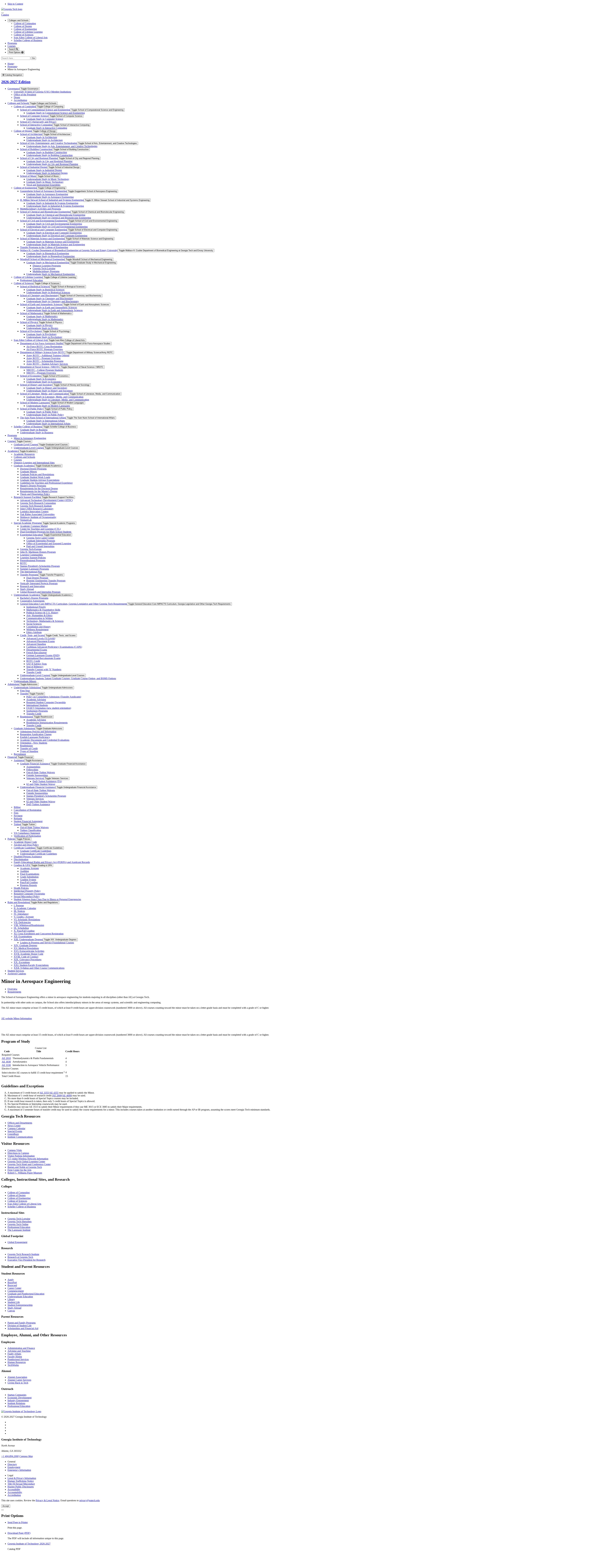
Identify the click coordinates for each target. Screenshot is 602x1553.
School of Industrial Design (33, 167)
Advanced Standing (36, 644)
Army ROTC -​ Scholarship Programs (44, 361)
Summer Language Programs (34, 569)
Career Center (14, 1288)
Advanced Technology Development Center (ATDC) (46, 500)
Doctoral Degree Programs (33, 468)
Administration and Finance (21, 1348)
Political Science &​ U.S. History (42, 612)
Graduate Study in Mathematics (42, 316)
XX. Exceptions (22, 962)
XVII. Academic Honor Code (28, 954)
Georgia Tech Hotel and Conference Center (29, 1164)
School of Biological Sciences (35, 286)
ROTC (23, 563)
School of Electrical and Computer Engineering (43, 229)
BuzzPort (12, 1282)
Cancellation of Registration (27, 810)
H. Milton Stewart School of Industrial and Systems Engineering (52, 200)
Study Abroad (27, 589)
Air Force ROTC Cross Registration (44, 346)
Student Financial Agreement (28, 821)
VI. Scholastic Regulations (27, 919)
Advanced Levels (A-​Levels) (40, 638)
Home (11, 63)
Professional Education (31, 280)
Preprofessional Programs (32, 560)
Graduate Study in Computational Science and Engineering (55, 113)
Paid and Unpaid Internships (40, 546)
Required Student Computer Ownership (46, 702)
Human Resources (17, 1362)
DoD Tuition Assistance (38, 804)
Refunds (18, 818)
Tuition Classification (30, 830)
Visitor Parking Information (21, 1156)
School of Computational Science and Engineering (45, 109)
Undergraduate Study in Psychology (44, 337)
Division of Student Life (20, 1325)
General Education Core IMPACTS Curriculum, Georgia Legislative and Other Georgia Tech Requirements (73, 603)
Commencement (16, 1291)
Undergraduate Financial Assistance (37, 787)
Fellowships (32, 769)
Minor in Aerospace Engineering (30, 438)
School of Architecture (31, 134)
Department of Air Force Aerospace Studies (41, 343)
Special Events (15, 1131)
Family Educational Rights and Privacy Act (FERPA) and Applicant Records (52, 862)
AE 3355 (44, 1092)
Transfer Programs (29, 574)
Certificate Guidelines (24, 847)
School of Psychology (31, 331)
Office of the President (25, 94)
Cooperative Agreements (32, 601)
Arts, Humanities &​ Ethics (39, 615)
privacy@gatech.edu (89, 1500)
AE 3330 (6, 1065)
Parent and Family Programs (22, 1322)
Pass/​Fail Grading (29, 882)
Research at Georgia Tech (20, 1257)
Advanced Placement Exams (40, 641)
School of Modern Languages (35, 402)
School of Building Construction (36, 149)
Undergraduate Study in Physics (42, 328)
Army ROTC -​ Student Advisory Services (47, 364)
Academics (13, 451)
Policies (11, 839)
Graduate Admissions (24, 728)
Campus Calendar (16, 1128)
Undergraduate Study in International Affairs (48, 423)
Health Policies (21, 888)
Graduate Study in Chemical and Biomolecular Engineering (55, 215)
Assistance (19, 760)
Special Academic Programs (28, 523)
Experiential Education (31, 534)
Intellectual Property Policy (27, 891)
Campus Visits (15, 1150)
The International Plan (31, 571)
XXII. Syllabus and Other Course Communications (39, 968)
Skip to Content (15, 4)
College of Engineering (25, 29)
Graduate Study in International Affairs (45, 420)
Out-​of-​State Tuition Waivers (40, 772)
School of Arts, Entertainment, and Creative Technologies (48, 143)
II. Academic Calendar (25, 908)
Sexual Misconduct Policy (27, 896)
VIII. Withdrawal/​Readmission (29, 925)
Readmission (26, 716)
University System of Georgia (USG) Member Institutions (42, 91)
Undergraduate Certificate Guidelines (38, 853)
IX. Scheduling (21, 928)
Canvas (11, 1310)
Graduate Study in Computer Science (44, 119)
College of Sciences (23, 34)
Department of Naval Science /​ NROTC (40, 367)
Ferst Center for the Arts (19, 1170)
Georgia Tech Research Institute (36, 506)
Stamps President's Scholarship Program (40, 566)
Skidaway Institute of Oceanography (38, 517)
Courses (12, 46)
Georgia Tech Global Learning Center (26, 1161)
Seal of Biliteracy (34, 666)
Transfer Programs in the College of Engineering (44, 247)
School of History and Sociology (36, 384)
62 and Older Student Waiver (40, 784)
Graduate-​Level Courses (26, 444)
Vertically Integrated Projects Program (39, 583)
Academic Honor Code (25, 842)
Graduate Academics (24, 465)
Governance (14, 88)
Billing (17, 807)
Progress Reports (28, 885)
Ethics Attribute (34, 632)
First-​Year (25, 690)
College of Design (23, 26)
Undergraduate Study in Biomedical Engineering (50, 256)
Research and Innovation (32, 586)
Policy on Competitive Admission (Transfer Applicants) (53, 696)
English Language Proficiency (35, 737)
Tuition (17, 824)
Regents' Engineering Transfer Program (45, 580)
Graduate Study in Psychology (41, 334)
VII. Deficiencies (22, 922)
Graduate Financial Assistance (35, 763)
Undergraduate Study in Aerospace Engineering (50, 197)
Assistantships (33, 766)
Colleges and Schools (19, 20)
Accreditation (20, 100)
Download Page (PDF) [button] (19, 1533)
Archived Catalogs (17, 973)
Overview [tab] (12, 989)
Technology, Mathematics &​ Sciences (44, 621)
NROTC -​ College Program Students (44, 370)
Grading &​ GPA (22, 865)
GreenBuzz (13, 1134)
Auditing (24, 871)
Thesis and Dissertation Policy (35, 494)
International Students (37, 705)
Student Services (16, 970)
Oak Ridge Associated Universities (37, 514)
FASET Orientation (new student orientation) (48, 708)
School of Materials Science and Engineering (42, 238)
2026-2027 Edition (15, 82)
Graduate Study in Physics (39, 325)
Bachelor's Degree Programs (34, 598)
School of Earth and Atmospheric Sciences (41, 304)
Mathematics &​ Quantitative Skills (43, 609)
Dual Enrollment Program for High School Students (45, 531)
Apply (11, 1279)
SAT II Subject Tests (36, 664)
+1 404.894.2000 (10, 1456)
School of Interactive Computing (36, 124)
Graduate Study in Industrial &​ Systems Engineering (52, 203)
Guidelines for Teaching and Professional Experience (46, 483)
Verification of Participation (27, 836)
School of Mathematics (31, 313)
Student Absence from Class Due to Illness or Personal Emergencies (47, 899)
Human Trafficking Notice (21, 1481)
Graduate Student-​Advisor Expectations (39, 480)
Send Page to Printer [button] (18, 1522)
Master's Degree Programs (33, 485)
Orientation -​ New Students (33, 742)
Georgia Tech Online (18, 1224)
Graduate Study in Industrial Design (44, 170)
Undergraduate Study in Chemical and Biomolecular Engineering (58, 217)
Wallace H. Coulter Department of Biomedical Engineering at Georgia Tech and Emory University (69, 250)
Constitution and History (38, 626)
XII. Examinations (23, 936)
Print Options (15, 52)
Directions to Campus (18, 1153)
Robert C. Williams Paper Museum (25, 1172)
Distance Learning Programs (47, 265)
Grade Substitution (29, 876)
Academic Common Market (34, 526)
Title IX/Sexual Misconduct (21, 1483)
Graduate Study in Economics (41, 379)
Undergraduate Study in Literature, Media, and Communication (57, 399)
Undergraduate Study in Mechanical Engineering (50, 274)
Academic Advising (36, 699)
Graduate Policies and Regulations (37, 474)
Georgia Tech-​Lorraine (44, 268)
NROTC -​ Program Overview (41, 373)
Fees (16, 813)
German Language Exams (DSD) (43, 655)
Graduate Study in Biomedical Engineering (47, 253)
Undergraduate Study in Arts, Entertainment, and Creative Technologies (61, 146)
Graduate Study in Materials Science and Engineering (52, 241)
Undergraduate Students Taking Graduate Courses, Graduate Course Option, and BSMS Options (68, 678)
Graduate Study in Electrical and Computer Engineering (54, 232)
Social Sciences (34, 624)
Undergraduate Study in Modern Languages (48, 405)
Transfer (24, 693)
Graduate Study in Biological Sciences (45, 289)
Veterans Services (35, 778)
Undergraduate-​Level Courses (29, 447)
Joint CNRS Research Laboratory (36, 508)
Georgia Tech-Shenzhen (20, 1221)
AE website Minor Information (16, 1018)
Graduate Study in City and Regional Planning (49, 161)
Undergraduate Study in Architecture (44, 140)
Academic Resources (24, 454)
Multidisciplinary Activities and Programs (40, 208)
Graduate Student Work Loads (35, 477)
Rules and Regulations (19, 902)
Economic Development (20, 1397)
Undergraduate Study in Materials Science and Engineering (55, 244)
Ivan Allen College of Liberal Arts (31, 37)
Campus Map (26, 1456)
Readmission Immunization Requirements (47, 722)
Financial (12, 757)
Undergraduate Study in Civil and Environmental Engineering (57, 226)
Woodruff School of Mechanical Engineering (42, 259)
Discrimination (21, 859)
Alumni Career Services (19, 1380)
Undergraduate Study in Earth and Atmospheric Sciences (54, 310)
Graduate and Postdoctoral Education (26, 1293)
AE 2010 (6, 1058)
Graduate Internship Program (40, 540)
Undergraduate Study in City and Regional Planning (52, 164)
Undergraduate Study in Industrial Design (47, 173)
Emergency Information (19, 1470)
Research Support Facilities (27, 497)
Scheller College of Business (28, 40)
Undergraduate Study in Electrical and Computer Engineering (56, 235)
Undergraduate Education (20, 1296)
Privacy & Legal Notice (47, 1500)
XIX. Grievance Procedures (27, 959)
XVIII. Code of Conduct (26, 956)
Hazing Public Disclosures (21, 1486)
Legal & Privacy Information (22, 1478)
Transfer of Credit (29, 748)
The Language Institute (19, 1230)
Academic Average (29, 868)
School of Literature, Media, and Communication (44, 393)
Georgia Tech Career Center (40, 538)
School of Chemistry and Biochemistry (39, 295)
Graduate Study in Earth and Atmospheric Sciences (51, 307)
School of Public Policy (31, 408)
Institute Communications (20, 1137)
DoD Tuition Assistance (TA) (47, 781)
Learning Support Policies (33, 557)
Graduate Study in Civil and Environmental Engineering (54, 224)
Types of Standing (29, 751)
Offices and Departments (20, 1122)
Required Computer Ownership (29, 893)
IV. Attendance (21, 914)
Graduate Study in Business (34, 429)
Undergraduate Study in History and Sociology (49, 390)
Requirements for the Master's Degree (38, 491)
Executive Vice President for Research (26, 1260)
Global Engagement (17, 1242)
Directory (12, 1464)
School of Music (28, 176)
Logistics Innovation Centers (34, 511)
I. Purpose (19, 905)
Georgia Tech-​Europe (31, 549)
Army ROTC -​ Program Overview (43, 358)
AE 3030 (6, 1061)
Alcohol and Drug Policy (26, 844)
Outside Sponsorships (37, 775)
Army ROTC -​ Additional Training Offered (47, 355)
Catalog (5, 14)
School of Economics (30, 376)
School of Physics (29, 322)
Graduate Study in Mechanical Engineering (47, 262)
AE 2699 (57, 1095)
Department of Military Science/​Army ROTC (42, 352)
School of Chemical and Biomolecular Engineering (45, 211)
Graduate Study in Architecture (41, 137)
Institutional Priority (36, 607)
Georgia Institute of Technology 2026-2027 (29, 1543)
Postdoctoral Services (18, 1359)
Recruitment (20, 754)
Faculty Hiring (15, 1356)
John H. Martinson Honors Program (38, 552)
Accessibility (14, 1489)
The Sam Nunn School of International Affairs (43, 417)
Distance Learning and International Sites (34, 462)
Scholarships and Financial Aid (23, 1328)
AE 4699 (66, 1095)
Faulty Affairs (14, 1353)
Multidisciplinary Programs (46, 271)
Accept (6, 1506)
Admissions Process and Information (38, 731)
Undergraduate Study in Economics (44, 381)
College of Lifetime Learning (28, 32)
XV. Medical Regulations (26, 948)
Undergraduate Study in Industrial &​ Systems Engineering (55, 206)
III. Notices (19, 911)
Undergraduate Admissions (27, 687)
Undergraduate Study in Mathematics (44, 319)
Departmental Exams (36, 649)
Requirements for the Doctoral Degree (39, 488)
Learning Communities (31, 554)
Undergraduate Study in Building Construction (49, 155)
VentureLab (26, 520)
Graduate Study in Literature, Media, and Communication (54, 396)
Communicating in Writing (39, 618)
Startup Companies (17, 1394)
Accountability (15, 1492)
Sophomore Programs (37, 711)
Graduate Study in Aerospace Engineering (47, 194)
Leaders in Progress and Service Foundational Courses (47, 942)
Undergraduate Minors (25, 681)
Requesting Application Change (36, 734)
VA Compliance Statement (27, 833)
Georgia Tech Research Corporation (38, 503)
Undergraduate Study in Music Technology (47, 179)
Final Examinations (29, 874)
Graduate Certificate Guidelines (35, 851)
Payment (18, 815)
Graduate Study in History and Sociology (46, 388)
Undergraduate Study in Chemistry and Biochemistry (52, 301)
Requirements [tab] (14, 991)
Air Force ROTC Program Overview (44, 349)
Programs (12, 43)
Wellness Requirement (37, 629)
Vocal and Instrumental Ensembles (43, 184)
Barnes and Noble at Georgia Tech (25, 1167)
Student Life (14, 1302)
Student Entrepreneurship (20, 1305)
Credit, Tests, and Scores (32, 635)
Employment (14, 1467)
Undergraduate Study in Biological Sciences (48, 292)
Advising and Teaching (19, 1351)
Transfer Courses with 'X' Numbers (43, 669)
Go (34, 58)
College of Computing (25, 23)
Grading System (28, 879)
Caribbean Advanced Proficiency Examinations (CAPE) (54, 647)
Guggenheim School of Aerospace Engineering (43, 191)
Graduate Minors (28, 471)
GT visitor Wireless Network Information (28, 1158)
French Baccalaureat (36, 652)
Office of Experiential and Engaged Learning (48, 543)
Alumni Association (17, 1377)
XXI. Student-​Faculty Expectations (31, 965)
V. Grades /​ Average (24, 916)
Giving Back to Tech (18, 1382)
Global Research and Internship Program (40, 592)
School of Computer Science (34, 116)
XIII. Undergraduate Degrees (28, 939)
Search (12, 49)
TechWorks (13, 1365)
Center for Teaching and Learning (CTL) (40, 529)
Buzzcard (12, 1285)
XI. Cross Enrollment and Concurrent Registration (38, 933)
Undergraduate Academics (27, 595)
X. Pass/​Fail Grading (24, 931)
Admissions (13, 684)
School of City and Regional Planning (39, 158)
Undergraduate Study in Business (36, 432)
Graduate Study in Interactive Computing (46, 128)
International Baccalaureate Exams (43, 658)
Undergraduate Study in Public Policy (45, 414)
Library (11, 1299)
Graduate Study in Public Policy (42, 412)
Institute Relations (16, 1403)
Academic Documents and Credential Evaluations (44, 740)
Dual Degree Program (37, 577)
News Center (14, 1125)
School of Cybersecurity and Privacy (38, 121)
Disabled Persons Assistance (28, 856)
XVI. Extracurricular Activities (29, 951)
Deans (17, 97)
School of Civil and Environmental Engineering (43, 220)
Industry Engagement (18, 1400)
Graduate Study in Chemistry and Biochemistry (49, 298)
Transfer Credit (33, 672)
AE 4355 (53, 1092)
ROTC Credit (33, 661)
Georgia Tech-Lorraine (19, 1218)
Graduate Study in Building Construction (46, 152)
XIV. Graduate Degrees (25, 945)
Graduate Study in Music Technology (44, 182)
